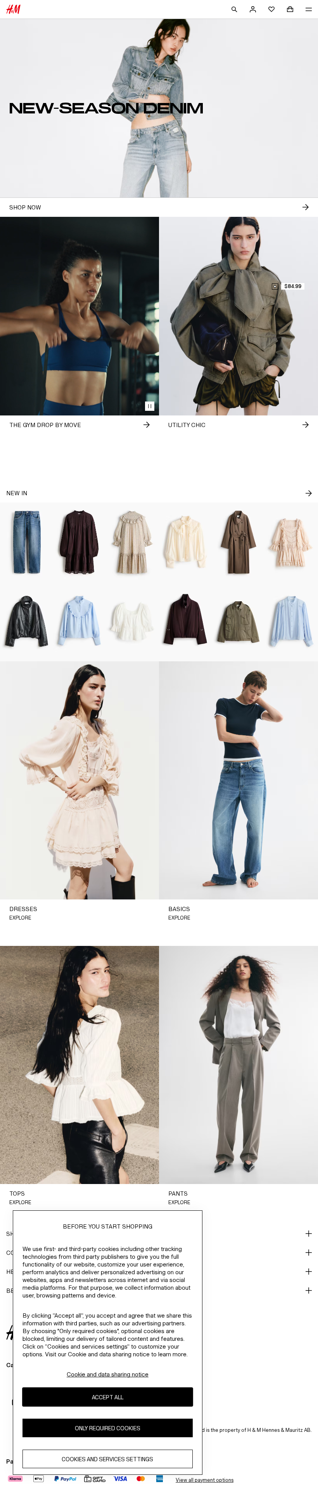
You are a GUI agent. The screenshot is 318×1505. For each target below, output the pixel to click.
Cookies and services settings (107, 1459)
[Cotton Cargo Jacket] (238, 621)
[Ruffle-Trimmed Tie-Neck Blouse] (185, 542)
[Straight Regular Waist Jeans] (26, 542)
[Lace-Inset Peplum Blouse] (132, 621)
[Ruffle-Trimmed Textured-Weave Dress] (132, 542)
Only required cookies (107, 1428)
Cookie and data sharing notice (108, 1374)
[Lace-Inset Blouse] (291, 621)
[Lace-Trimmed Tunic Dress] (79, 542)
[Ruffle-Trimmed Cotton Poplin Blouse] (79, 621)
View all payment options (204, 1480)
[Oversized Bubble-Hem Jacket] (26, 621)
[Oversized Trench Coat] (238, 542)
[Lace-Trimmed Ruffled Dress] (291, 542)
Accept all (107, 1397)
